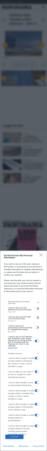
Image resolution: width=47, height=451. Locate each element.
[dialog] (23, 351)
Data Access (23, 446)
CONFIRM (14, 436)
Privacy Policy (38, 446)
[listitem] (23, 302)
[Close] (41, 255)
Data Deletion (8, 446)
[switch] (37, 308)
